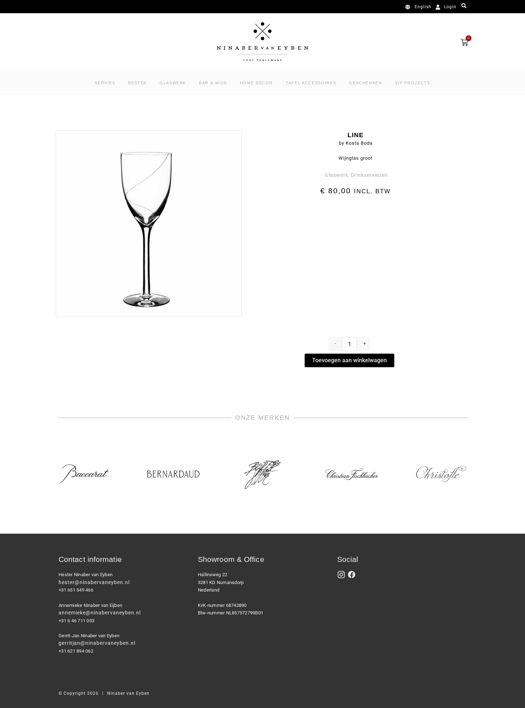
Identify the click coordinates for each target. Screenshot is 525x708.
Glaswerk (336, 175)
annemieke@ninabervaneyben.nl (100, 612)
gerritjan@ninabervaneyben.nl (97, 643)
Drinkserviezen (369, 175)
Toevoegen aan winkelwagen (349, 360)
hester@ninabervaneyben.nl (94, 582)
